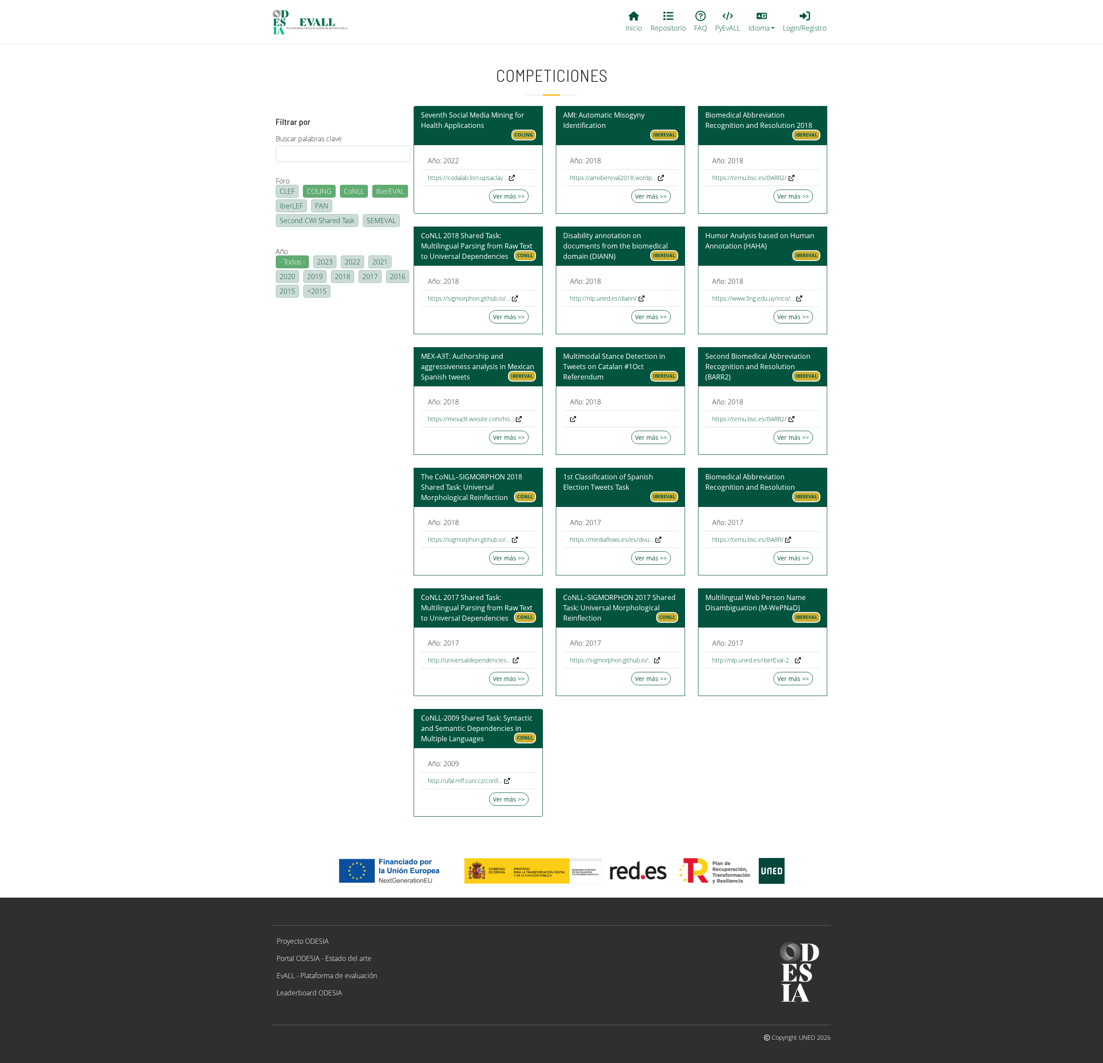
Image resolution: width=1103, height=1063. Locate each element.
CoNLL (354, 191)
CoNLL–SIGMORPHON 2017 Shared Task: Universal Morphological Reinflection (619, 608)
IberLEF (291, 206)
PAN (321, 206)
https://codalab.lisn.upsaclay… (467, 178)
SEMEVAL (381, 220)
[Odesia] (313, 22)
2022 (352, 262)
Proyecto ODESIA (303, 941)
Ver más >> (509, 196)
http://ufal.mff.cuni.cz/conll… (465, 781)
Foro (283, 181)
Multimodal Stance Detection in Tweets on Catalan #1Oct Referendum (614, 366)
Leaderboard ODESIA (309, 993)
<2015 (317, 291)
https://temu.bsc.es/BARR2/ (749, 178)
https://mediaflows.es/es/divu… (612, 539)
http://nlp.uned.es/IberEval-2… (752, 660)
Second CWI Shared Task (317, 220)
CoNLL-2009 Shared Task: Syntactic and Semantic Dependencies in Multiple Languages (477, 728)
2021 (380, 262)
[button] (762, 22)
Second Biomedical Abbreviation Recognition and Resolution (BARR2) (757, 366)
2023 (325, 262)
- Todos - (292, 262)
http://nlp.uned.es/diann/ (603, 298)
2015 (287, 291)
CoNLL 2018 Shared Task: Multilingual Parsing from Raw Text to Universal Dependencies (477, 246)
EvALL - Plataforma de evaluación (327, 975)
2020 (287, 276)
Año (282, 251)
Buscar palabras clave (309, 138)
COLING (319, 191)
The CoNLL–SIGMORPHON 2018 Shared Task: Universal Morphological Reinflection (471, 487)
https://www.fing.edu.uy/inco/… (753, 298)
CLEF (287, 191)
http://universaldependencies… (469, 660)
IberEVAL (390, 191)
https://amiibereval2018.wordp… (613, 178)
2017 (370, 276)
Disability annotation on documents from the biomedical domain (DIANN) (615, 246)
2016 (397, 276)
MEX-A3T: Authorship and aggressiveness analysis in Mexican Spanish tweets (477, 366)
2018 (342, 276)
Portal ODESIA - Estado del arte (324, 958)
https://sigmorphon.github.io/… (469, 298)
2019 (315, 276)
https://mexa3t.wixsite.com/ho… (471, 419)
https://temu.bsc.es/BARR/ (747, 539)
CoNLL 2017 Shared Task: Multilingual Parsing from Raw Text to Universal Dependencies (477, 608)
